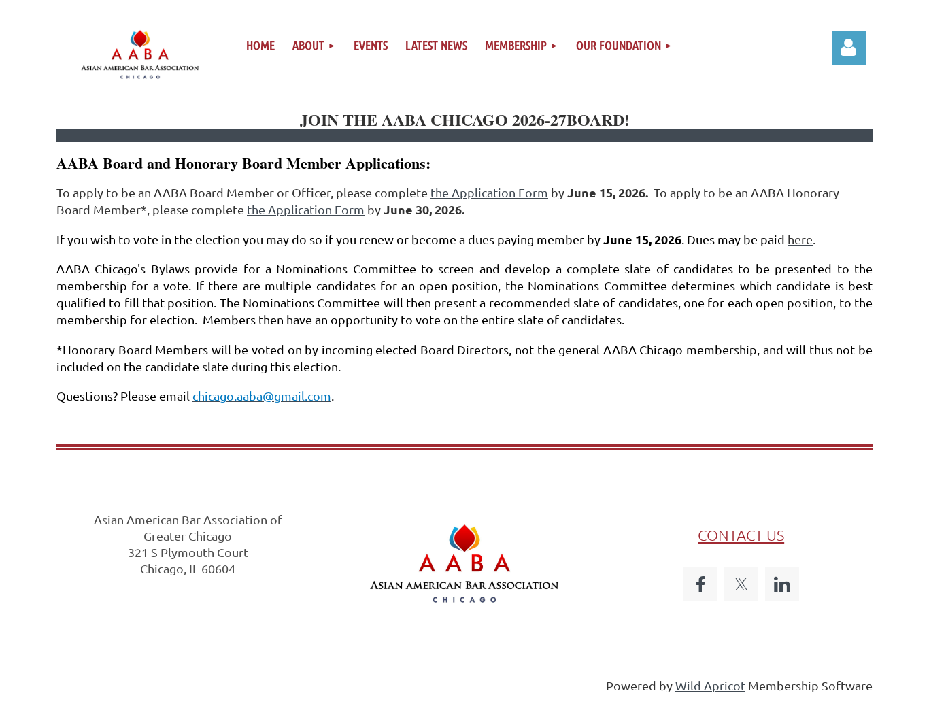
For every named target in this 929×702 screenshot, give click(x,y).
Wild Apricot (710, 685)
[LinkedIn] (782, 584)
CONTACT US (741, 535)
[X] (741, 584)
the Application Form (489, 192)
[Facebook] (700, 584)
